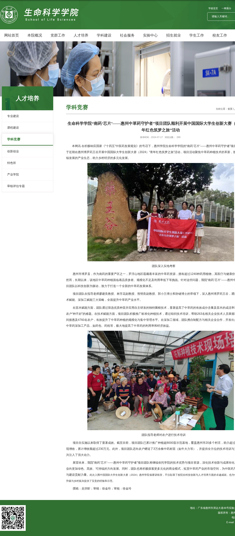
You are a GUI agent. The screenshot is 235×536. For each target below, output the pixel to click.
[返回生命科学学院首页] (40, 9)
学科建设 (104, 35)
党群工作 (57, 35)
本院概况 (34, 35)
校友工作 (219, 35)
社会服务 (127, 35)
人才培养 (81, 35)
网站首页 (11, 35)
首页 (230, 108)
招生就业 (173, 35)
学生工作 (196, 35)
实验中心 (150, 35)
